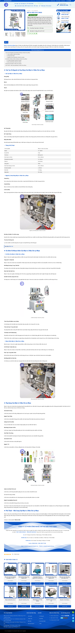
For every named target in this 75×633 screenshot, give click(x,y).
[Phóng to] (6, 28)
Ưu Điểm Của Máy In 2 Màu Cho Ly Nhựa (14, 60)
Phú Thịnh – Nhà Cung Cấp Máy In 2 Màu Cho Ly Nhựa (15, 65)
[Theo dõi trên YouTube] (70, 0)
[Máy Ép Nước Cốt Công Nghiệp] (37, 592)
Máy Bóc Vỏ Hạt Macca (64, 599)
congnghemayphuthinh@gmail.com (31, 546)
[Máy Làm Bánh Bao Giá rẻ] (10, 592)
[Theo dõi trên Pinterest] (65, 615)
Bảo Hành (63, 0)
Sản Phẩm (41, 618)
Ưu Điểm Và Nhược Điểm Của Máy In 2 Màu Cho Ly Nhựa (16, 58)
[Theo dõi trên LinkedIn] (67, 615)
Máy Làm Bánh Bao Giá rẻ (10, 599)
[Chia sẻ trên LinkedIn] (36, 34)
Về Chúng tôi (41, 616)
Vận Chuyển (58, 0)
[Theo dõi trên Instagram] (62, 615)
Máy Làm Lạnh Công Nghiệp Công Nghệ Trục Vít (10, 578)
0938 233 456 (64, 14)
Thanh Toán (53, 0)
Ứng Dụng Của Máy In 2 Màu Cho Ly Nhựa (13, 63)
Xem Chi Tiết (10, 583)
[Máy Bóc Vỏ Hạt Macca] (64, 592)
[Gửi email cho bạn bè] (32, 34)
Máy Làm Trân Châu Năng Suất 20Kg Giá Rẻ (65, 578)
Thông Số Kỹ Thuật (10, 55)
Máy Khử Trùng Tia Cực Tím (51, 600)
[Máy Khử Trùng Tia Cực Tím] (51, 592)
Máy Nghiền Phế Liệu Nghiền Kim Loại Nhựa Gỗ (38, 578)
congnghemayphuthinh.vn (48, 546)
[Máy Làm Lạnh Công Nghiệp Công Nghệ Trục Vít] (10, 569)
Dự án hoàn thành (42, 621)
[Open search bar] (70, 4)
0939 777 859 (64, 18)
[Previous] (6, 20)
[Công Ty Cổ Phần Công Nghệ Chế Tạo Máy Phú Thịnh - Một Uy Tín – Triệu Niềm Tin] (6, 4)
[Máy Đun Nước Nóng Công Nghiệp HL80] (24, 569)
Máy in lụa (11, 246)
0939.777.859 (43, 543)
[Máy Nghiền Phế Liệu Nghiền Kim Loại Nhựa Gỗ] (37, 569)
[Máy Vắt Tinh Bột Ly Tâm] (24, 592)
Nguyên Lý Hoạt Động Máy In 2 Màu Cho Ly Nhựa (15, 57)
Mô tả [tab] (6, 42)
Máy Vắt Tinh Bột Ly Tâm (24, 599)
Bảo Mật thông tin (31, 623)
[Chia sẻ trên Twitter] (30, 34)
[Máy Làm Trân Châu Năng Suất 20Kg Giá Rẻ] (64, 569)
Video (40, 623)
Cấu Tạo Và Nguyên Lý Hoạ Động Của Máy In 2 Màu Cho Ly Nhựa (17, 52)
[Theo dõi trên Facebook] (61, 615)
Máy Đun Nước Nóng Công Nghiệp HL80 (24, 578)
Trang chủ (28, 10)
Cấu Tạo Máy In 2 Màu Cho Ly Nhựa (13, 54)
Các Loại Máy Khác (35, 10)
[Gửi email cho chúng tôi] (69, 0)
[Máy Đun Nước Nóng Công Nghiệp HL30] (51, 569)
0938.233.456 (34, 543)
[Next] (23, 20)
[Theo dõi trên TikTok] (64, 615)
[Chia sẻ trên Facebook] (28, 34)
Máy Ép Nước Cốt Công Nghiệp (37, 600)
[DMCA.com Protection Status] (64, 617)
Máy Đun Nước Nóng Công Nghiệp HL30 (51, 578)
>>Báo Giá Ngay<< (33, 15)
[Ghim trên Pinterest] (34, 34)
